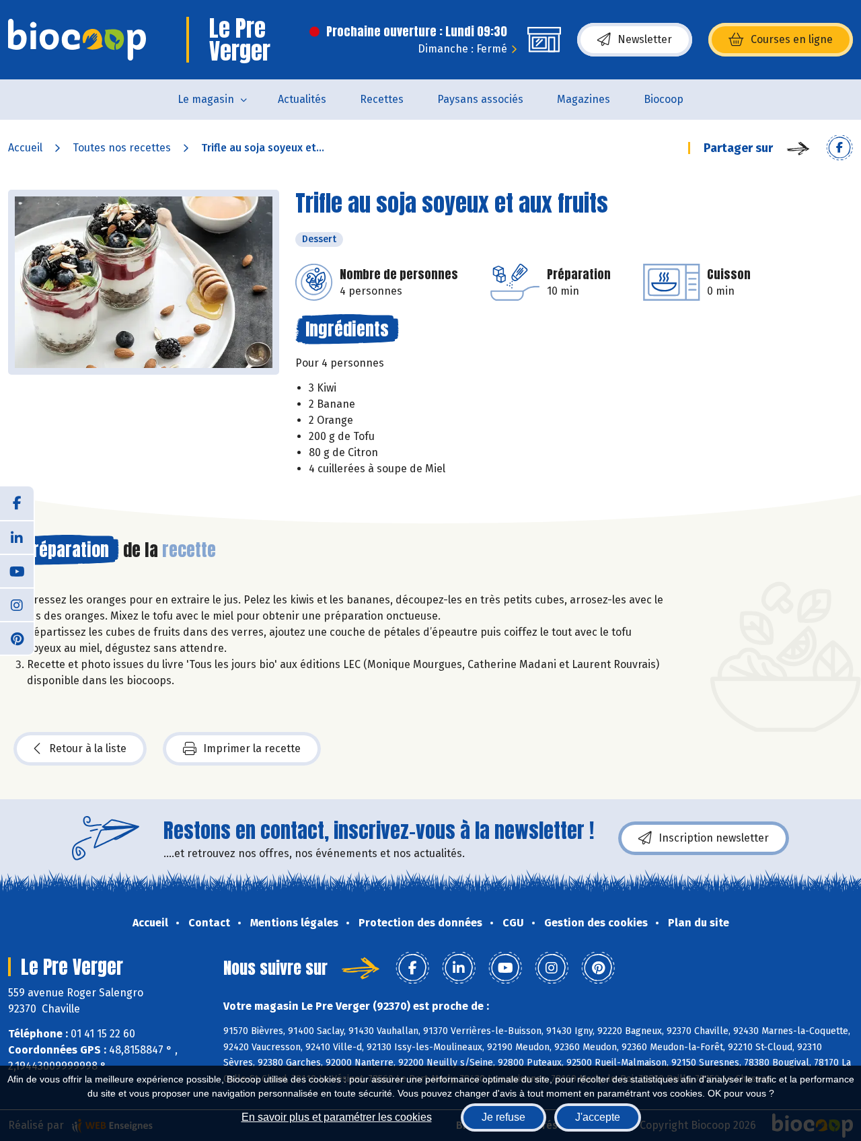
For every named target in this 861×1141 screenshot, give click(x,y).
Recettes (382, 99)
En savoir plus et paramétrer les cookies (336, 1117)
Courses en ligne (792, 39)
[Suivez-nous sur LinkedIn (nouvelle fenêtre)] (17, 537)
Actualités (302, 99)
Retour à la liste (87, 748)
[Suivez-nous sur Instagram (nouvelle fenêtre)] (17, 604)
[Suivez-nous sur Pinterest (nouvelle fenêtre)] (17, 638)
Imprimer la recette (252, 748)
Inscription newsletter (714, 838)
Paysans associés (480, 99)
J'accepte (597, 1117)
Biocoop (663, 99)
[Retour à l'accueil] (77, 40)
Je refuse (503, 1117)
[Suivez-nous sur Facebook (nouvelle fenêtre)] (17, 503)
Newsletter (644, 39)
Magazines (583, 99)
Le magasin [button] (206, 99)
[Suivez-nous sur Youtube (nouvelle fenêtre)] (17, 570)
